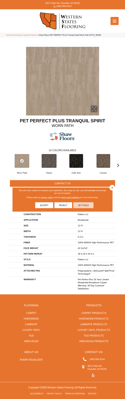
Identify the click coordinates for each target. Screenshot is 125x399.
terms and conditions (70, 197)
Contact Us (63, 183)
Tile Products (94, 335)
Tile (31, 335)
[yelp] (93, 375)
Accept (44, 205)
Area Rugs (31, 341)
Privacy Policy (54, 394)
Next (118, 160)
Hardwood (31, 318)
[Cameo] (103, 161)
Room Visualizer (31, 359)
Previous (7, 160)
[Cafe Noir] (76, 161)
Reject (63, 205)
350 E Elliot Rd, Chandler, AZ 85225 (62, 3)
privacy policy (47, 197)
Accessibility (37, 394)
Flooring (16, 35)
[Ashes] (49, 161)
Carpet (25, 35)
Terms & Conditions (75, 394)
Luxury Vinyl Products (94, 330)
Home (8, 35)
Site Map (92, 394)
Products (33, 35)
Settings (83, 205)
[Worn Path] (22, 161)
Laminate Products (93, 324)
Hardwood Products (94, 318)
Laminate (31, 324)
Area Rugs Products (93, 341)
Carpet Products (93, 313)
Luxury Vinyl (31, 330)
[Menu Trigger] (114, 21)
